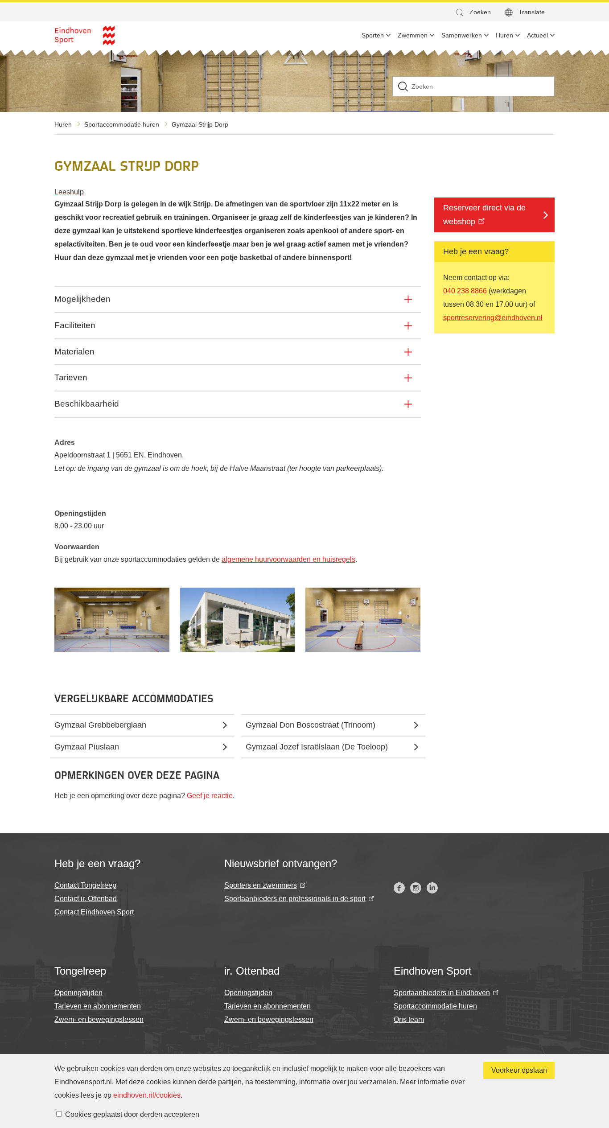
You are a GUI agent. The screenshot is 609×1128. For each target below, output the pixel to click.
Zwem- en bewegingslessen (99, 1019)
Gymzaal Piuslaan (86, 746)
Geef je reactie (210, 795)
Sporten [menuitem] (373, 35)
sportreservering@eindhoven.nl (493, 317)
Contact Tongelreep (85, 885)
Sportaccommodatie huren (121, 124)
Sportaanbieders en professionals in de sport (295, 898)
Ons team (409, 1019)
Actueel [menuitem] (537, 35)
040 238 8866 (465, 290)
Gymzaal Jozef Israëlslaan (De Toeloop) (317, 746)
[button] (472, 12)
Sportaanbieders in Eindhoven (442, 992)
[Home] (84, 35)
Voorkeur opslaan (519, 1070)
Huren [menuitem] (504, 35)
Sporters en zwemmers (260, 885)
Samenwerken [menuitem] (461, 35)
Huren (63, 124)
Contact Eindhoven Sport (94, 912)
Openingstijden (78, 992)
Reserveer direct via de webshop (484, 214)
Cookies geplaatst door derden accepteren (132, 1114)
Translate (531, 12)
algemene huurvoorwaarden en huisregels (288, 559)
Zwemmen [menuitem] (413, 35)
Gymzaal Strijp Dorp (200, 124)
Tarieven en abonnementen (97, 1006)
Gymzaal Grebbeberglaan (100, 724)
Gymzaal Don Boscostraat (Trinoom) (310, 724)
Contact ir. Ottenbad (85, 898)
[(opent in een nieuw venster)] (399, 887)
